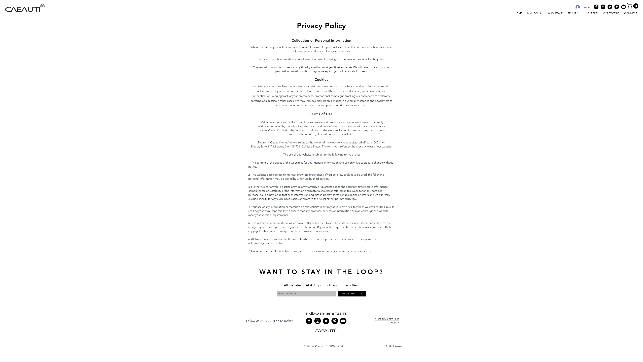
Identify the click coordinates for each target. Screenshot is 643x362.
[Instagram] (603, 7)
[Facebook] (596, 7)
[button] (633, 6)
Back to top (395, 346)
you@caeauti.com (340, 67)
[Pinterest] (616, 7)
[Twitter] (610, 7)
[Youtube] (623, 7)
